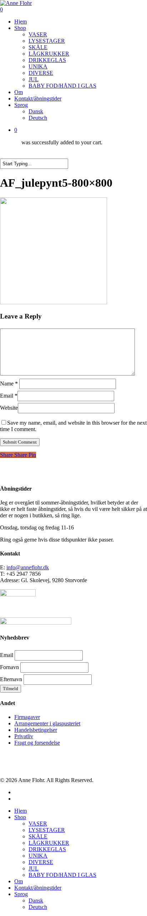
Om (18, 881)
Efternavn (11, 679)
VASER (38, 824)
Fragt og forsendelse (37, 743)
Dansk (36, 900)
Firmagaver (27, 717)
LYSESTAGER (47, 830)
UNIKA (38, 856)
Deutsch (38, 907)
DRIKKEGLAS (47, 849)
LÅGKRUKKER (49, 843)
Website (9, 408)
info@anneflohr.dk (27, 567)
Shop (20, 817)
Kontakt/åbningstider (37, 888)
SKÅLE (38, 836)
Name (9, 384)
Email (8, 396)
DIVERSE (41, 862)
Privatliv (23, 736)
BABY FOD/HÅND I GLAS (62, 875)
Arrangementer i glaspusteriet (47, 723)
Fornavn (9, 667)
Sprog (21, 894)
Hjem (20, 811)
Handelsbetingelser (35, 730)
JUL (34, 868)
